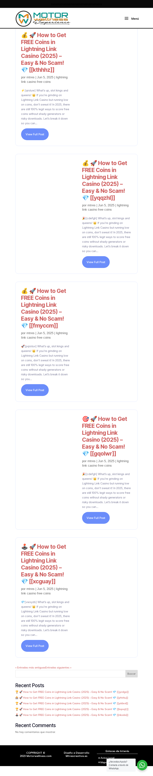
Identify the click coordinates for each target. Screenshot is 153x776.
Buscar (131, 673)
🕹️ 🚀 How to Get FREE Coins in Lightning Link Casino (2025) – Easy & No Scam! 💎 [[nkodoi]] (71, 715)
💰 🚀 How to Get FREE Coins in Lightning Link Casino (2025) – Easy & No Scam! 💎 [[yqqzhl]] (104, 180)
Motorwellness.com (38, 756)
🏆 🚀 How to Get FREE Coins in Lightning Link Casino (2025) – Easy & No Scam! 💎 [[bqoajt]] (72, 709)
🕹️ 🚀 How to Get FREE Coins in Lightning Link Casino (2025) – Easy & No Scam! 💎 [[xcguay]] (43, 564)
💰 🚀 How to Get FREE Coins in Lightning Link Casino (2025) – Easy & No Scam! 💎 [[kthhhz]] (43, 52)
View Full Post (35, 134)
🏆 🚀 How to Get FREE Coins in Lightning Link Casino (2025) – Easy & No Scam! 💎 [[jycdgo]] (72, 692)
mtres (30, 77)
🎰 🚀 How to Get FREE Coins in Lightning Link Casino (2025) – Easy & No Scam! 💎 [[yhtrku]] (71, 697)
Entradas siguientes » (58, 667)
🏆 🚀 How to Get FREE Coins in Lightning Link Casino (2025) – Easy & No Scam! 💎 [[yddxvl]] (71, 703)
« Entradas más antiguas (30, 667)
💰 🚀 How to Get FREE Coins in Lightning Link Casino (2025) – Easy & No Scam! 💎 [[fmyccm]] (43, 308)
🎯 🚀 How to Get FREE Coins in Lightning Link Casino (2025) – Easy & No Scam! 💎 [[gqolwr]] (104, 436)
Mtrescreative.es (76, 756)
